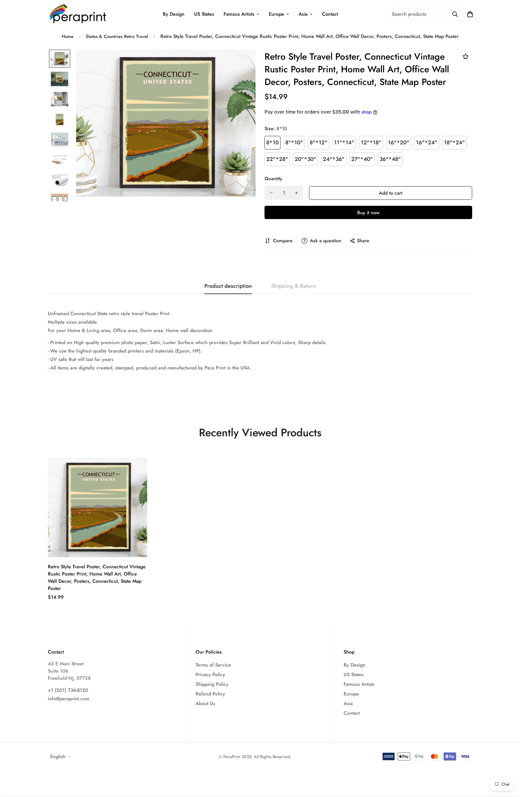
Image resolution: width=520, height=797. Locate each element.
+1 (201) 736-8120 (68, 690)
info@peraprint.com (68, 698)
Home (67, 36)
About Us (205, 703)
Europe (276, 14)
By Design (173, 14)
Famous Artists (239, 14)
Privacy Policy (210, 674)
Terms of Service (213, 664)
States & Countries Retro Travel (117, 36)
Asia (303, 14)
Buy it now (368, 212)
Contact (330, 14)
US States (204, 14)
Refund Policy (210, 693)
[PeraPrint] (78, 14)
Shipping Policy (212, 684)
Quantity (273, 178)
